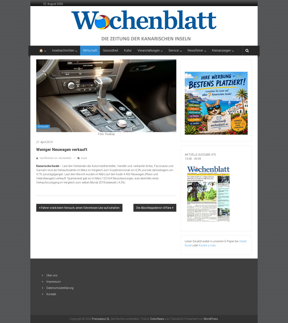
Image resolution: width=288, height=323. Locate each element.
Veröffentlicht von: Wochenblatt (55, 158)
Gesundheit (110, 50)
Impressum (53, 281)
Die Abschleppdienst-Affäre (153, 207)
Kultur (128, 50)
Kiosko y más (207, 245)
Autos (84, 158)
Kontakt (51, 294)
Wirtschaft (90, 50)
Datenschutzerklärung (59, 287)
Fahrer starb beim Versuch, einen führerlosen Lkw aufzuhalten (80, 207)
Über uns (51, 275)
